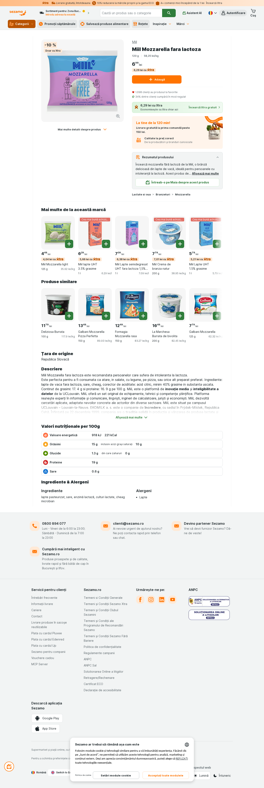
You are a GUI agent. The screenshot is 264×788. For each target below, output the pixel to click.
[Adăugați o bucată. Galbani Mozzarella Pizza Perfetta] (106, 316)
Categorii (22, 24)
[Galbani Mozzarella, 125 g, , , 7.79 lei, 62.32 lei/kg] (206, 305)
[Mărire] (118, 116)
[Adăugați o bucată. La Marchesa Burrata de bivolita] (180, 316)
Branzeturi (163, 194)
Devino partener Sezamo (204, 523)
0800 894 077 (54, 523)
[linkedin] (162, 599)
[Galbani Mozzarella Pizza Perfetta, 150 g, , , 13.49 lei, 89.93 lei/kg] (95, 305)
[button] (233, 13)
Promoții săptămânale (60, 24)
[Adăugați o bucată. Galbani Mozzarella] (217, 316)
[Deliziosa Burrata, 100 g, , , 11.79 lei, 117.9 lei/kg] (58, 305)
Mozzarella (182, 194)
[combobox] (131, 13)
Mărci (181, 24)
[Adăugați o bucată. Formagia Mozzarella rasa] (143, 316)
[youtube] (172, 599)
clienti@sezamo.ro (128, 523)
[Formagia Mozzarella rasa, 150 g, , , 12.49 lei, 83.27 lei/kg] (132, 305)
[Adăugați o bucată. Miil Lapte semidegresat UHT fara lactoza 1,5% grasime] (143, 244)
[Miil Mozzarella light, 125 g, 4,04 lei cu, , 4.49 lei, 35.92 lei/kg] (58, 233)
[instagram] (151, 599)
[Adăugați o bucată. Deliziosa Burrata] (69, 316)
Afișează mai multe (205, 173)
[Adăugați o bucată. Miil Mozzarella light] (69, 244)
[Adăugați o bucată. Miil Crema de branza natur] (180, 244)
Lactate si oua (141, 194)
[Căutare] (169, 13)
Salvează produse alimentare (107, 24)
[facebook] (140, 599)
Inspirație (160, 24)
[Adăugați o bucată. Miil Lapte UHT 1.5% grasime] (217, 244)
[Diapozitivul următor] (214, 232)
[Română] (212, 13)
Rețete (143, 24)
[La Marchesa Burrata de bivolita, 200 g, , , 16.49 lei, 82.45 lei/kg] (169, 305)
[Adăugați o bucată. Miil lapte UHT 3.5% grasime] (106, 244)
